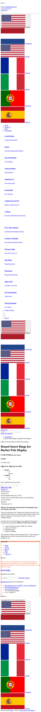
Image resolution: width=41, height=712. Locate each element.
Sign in (7, 318)
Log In (7, 547)
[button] (6, 487)
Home (6, 545)
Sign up (7, 549)
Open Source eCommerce (27, 710)
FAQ (6, 552)
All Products (8, 437)
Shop (6, 550)
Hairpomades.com (6, 582)
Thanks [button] (27, 578)
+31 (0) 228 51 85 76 (11, 589)
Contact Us (4, 10)
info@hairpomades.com (12, 587)
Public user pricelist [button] (6, 433)
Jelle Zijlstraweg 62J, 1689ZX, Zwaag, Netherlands (20, 585)
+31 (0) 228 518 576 (6, 8)
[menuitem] (6, 125)
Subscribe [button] (22, 578)
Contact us (8, 554)
